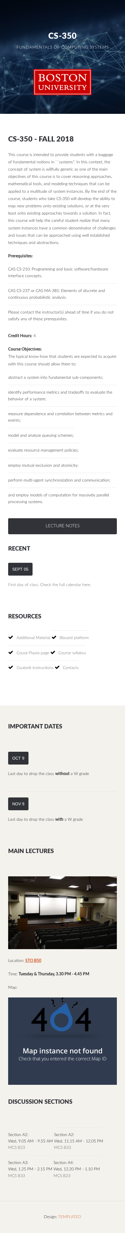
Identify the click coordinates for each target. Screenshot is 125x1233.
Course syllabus (72, 653)
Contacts (71, 668)
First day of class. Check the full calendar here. (49, 585)
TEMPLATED (69, 1217)
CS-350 (62, 36)
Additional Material (33, 638)
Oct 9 (18, 758)
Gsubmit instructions (35, 668)
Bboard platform (74, 638)
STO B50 (33, 961)
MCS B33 (62, 1148)
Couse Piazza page (33, 653)
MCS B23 (16, 1148)
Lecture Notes (63, 526)
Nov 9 (18, 804)
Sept (20, 569)
